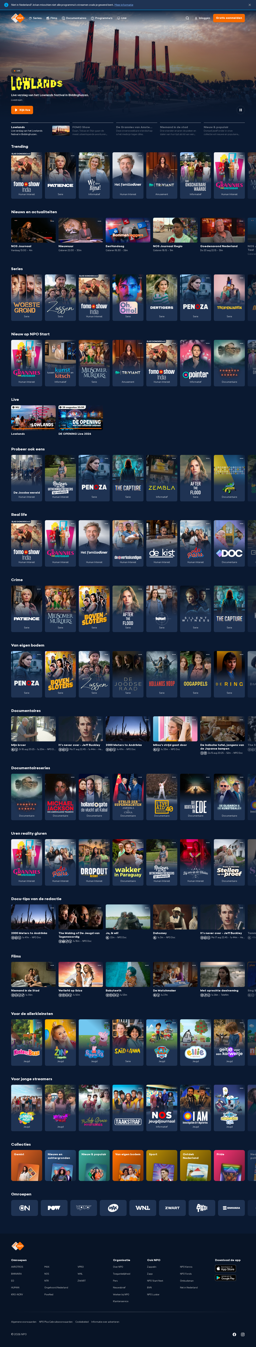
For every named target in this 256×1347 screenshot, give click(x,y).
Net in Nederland (189, 1287)
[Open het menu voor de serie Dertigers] (174, 278)
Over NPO (118, 1267)
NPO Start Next (155, 1281)
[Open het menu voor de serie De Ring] (241, 654)
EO (12, 1281)
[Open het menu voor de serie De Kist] (174, 524)
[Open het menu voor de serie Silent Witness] (207, 589)
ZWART (82, 1281)
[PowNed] (54, 1208)
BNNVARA (16, 1274)
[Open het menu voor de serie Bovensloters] (106, 589)
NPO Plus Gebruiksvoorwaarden (56, 1322)
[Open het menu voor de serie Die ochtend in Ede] (207, 777)
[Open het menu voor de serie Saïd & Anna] (140, 1023)
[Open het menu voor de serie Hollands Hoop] (174, 654)
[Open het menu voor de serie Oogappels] (207, 654)
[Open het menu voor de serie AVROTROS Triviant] (174, 156)
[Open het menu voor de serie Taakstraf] (140, 1088)
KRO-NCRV (17, 1294)
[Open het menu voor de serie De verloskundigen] (140, 524)
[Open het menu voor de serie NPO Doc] (241, 524)
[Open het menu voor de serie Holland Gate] (106, 777)
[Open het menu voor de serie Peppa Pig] (106, 1023)
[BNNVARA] (231, 1208)
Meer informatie (123, 4)
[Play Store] (225, 1278)
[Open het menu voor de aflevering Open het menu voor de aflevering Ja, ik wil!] (147, 908)
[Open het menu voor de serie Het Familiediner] (140, 156)
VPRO (81, 1267)
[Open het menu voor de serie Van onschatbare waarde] (207, 156)
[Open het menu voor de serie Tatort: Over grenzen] (174, 589)
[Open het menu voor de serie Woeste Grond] (39, 278)
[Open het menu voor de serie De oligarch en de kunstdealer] (241, 777)
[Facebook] (234, 1335)
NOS (46, 1274)
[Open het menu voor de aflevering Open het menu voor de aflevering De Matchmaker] (194, 965)
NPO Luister (153, 1294)
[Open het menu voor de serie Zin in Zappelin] (72, 1023)
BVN (149, 1287)
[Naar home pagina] (18, 18)
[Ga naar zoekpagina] (187, 18)
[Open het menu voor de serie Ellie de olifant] (207, 1023)
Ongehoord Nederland (56, 1287)
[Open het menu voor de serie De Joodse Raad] (140, 654)
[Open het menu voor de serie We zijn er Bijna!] (106, 156)
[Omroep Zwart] (172, 1208)
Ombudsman (187, 1281)
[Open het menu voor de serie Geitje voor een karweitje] (241, 1023)
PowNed (48, 1294)
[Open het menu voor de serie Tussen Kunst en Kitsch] (72, 343)
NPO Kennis (186, 1267)
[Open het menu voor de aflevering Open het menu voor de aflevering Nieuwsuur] (99, 221)
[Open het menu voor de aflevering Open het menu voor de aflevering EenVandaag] (147, 221)
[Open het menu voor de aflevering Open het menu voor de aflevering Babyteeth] (147, 965)
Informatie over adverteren (105, 1322)
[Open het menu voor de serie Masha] (39, 1023)
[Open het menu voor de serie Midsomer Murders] (106, 343)
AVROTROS (17, 1267)
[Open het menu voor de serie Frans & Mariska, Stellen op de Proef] (241, 843)
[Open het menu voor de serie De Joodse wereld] (39, 458)
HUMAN (15, 1287)
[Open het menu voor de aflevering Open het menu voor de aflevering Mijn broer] (52, 720)
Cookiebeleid (82, 1322)
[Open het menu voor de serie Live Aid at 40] (174, 777)
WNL (80, 1274)
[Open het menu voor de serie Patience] (72, 156)
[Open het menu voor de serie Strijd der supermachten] (140, 777)
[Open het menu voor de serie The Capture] (140, 458)
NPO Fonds (186, 1274)
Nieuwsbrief (119, 1287)
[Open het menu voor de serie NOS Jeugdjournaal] (174, 1088)
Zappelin (151, 1267)
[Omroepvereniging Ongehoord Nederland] (24, 1208)
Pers (115, 1281)
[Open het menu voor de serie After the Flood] (207, 458)
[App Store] (225, 1268)
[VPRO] (83, 1208)
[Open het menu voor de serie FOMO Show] (39, 156)
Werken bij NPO (121, 1294)
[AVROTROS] (202, 1208)
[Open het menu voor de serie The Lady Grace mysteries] (106, 1088)
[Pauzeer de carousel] (240, 110)
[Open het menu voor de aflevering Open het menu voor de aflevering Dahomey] (194, 908)
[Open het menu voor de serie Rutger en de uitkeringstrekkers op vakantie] (72, 458)
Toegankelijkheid (121, 1274)
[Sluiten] (250, 5)
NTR (46, 1281)
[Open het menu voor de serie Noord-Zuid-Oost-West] (241, 458)
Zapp (150, 1274)
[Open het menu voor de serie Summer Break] (39, 1088)
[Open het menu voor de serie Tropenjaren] (241, 278)
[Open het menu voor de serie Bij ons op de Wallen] (207, 843)
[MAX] (113, 1208)
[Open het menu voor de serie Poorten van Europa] (241, 343)
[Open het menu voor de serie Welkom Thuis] (72, 1088)
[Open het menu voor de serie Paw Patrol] (174, 1023)
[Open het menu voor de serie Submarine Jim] (241, 1088)
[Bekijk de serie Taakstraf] (128, 1108)
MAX (46, 1267)
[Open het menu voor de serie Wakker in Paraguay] (140, 843)
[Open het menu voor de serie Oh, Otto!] (140, 278)
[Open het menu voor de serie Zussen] (72, 278)
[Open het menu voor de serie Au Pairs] (207, 524)
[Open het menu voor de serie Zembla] (174, 458)
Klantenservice (120, 1301)
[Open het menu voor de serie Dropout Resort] (106, 843)
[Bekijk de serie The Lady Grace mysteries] (94, 1108)
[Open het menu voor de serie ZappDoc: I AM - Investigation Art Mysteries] (207, 1088)
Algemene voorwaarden (23, 1322)
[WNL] (142, 1208)
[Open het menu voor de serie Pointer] (207, 343)
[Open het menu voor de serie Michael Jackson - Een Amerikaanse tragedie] (72, 777)
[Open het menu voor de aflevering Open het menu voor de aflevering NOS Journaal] (52, 221)
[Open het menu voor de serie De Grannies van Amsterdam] (241, 156)
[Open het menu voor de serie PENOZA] (207, 278)
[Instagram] (243, 1335)
